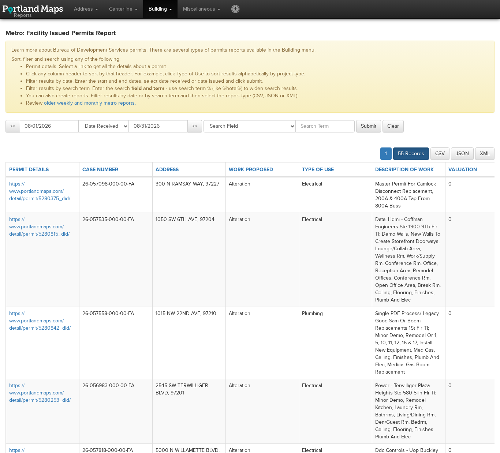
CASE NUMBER (100, 169)
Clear (393, 126)
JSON (462, 153)
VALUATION (462, 169)
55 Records (411, 153)
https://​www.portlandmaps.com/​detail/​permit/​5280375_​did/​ (39, 191)
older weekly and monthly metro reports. (90, 103)
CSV (440, 153)
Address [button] (84, 9)
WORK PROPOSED (251, 169)
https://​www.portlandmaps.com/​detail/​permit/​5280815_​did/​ (39, 226)
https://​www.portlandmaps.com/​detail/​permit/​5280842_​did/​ (40, 320)
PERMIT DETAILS (29, 169)
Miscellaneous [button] (200, 9)
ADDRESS (167, 169)
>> (194, 126)
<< (12, 126)
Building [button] (158, 9)
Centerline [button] (121, 9)
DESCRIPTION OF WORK (404, 169)
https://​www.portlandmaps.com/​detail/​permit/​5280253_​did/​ (40, 392)
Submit (368, 126)
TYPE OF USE (318, 169)
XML (485, 153)
